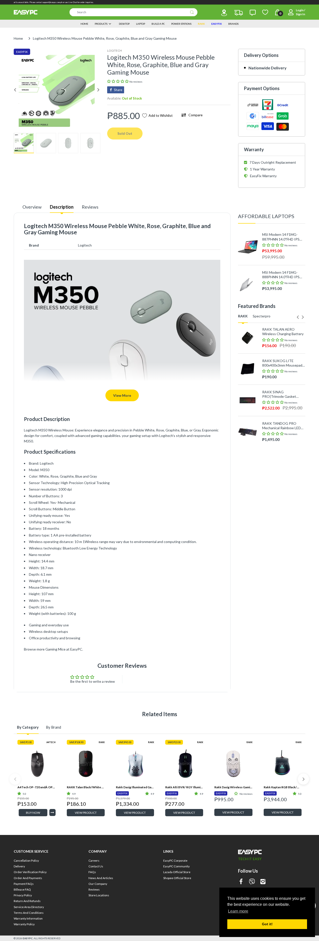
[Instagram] (263, 882)
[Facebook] (241, 882)
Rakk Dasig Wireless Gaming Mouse (233, 787)
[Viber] (252, 882)
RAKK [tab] (243, 316)
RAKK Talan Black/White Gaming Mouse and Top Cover (86, 787)
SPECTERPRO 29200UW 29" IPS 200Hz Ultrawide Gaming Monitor (282, 509)
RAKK (102, 742)
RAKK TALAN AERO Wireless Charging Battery (283, 331)
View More (122, 395)
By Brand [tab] (53, 727)
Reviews (90, 207)
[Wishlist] (265, 12)
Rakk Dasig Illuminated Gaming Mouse (135, 787)
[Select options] (52, 812)
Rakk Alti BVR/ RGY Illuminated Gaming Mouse (184, 787)
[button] (118, 81)
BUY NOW (33, 812)
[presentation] (297, 317)
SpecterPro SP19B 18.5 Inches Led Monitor (280, 540)
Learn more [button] (238, 911)
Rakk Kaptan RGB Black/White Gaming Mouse (283, 787)
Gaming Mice (55, 649)
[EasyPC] (25, 12)
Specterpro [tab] (261, 316)
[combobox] (133, 12)
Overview (32, 207)
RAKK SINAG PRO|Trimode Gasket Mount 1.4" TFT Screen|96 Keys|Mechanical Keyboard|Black (283, 394)
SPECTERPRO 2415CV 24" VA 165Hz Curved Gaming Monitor (283, 477)
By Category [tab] (28, 727)
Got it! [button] (267, 924)
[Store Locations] (224, 12)
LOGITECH (114, 50)
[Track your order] (238, 12)
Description (62, 207)
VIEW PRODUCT (86, 812)
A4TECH (51, 742)
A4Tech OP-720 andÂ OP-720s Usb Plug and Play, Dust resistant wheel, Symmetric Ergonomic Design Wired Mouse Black (36, 787)
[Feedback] (253, 13)
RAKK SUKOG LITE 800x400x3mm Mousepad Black (282, 363)
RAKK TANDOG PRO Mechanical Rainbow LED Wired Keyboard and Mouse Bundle (281, 425)
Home (18, 38)
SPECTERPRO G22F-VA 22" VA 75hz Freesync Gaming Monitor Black (281, 446)
